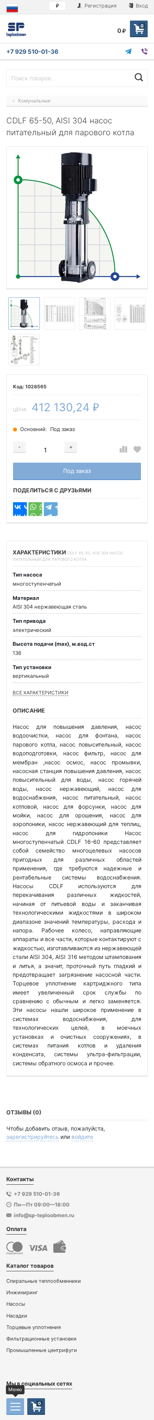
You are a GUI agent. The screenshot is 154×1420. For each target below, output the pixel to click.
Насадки (16, 1316)
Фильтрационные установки (41, 1339)
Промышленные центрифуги (41, 1350)
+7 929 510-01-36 (32, 51)
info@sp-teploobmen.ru (44, 1215)
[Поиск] (139, 77)
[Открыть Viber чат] (144, 51)
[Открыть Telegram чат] (128, 51)
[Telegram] (51, 509)
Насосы (15, 1304)
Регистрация (99, 6)
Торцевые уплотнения (33, 1327)
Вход (141, 6)
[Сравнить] (123, 449)
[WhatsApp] (35, 509)
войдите (82, 1136)
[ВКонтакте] (20, 509)
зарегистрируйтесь (32, 1136)
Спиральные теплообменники (43, 1281)
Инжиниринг (22, 1292)
